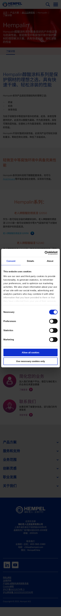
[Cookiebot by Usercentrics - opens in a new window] (45, 253)
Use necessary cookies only (30, 361)
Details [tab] (30, 261)
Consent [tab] (11, 261)
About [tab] (50, 261)
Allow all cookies (30, 352)
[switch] (53, 321)
